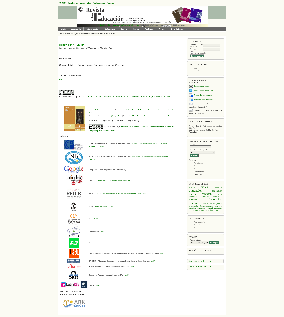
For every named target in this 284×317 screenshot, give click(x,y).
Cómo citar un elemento (203, 95)
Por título (197, 169)
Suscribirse (198, 71)
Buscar (124, 29)
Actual (136, 29)
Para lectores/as (199, 222)
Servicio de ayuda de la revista (200, 261)
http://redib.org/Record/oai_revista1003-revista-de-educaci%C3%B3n (121, 193)
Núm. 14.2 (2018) (73, 34)
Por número (198, 163)
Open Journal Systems (200, 267)
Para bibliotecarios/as (202, 228)
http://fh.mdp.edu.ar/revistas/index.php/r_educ (118, 25)
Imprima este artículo (202, 86)
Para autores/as (199, 225)
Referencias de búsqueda (203, 99)
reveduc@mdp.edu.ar (113, 116)
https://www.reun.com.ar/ (103, 206)
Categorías (198, 174)
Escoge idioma (195, 240)
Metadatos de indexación (203, 90)
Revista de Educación (97, 110)
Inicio (63, 29)
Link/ (96, 219)
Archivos (149, 29)
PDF (61, 79)
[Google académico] (74, 169)
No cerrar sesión (200, 53)
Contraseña (194, 49)
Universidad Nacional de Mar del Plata (98, 34)
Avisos (162, 29)
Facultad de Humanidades (132, 110)
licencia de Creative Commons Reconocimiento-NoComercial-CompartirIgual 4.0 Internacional (127, 96)
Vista (195, 68)
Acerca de (76, 29)
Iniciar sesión (93, 29)
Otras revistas (199, 172)
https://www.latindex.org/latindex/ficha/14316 (114, 180)
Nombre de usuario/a (196, 45)
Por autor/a (198, 166)
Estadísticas (177, 29)
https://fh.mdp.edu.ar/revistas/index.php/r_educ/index (149, 116)
